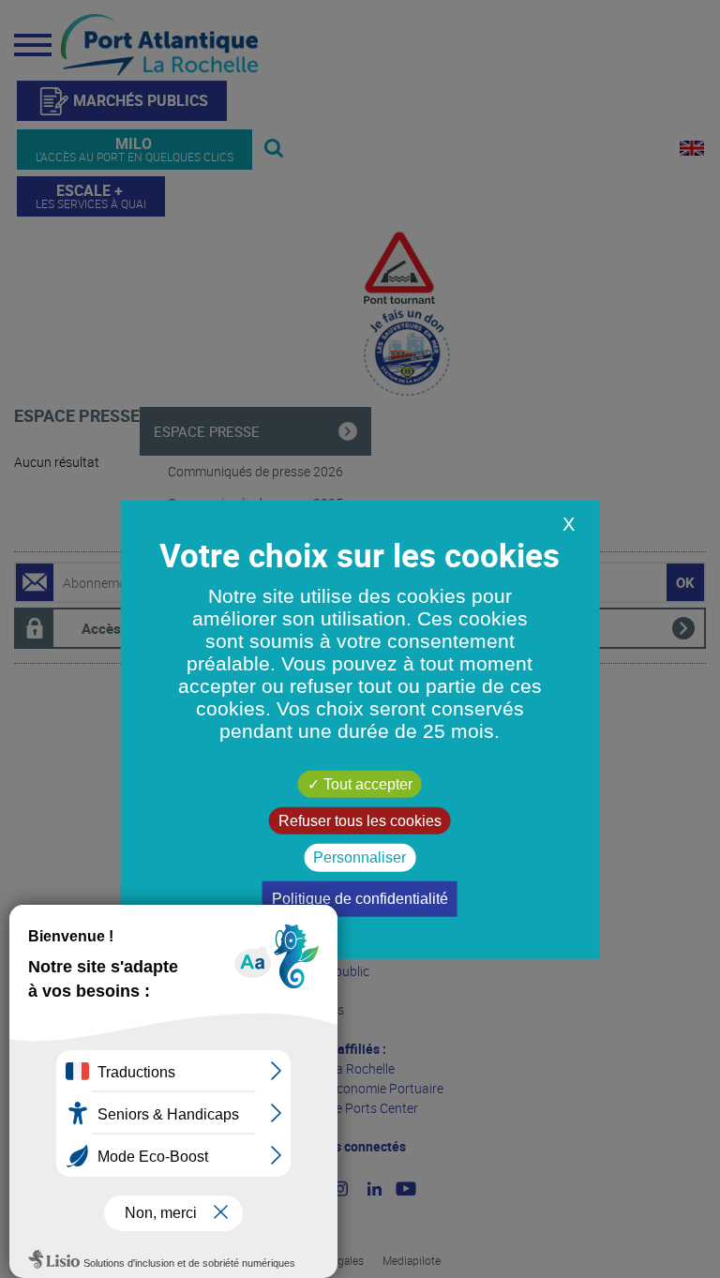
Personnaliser (359, 857)
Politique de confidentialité (360, 898)
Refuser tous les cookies (360, 821)
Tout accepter (366, 784)
